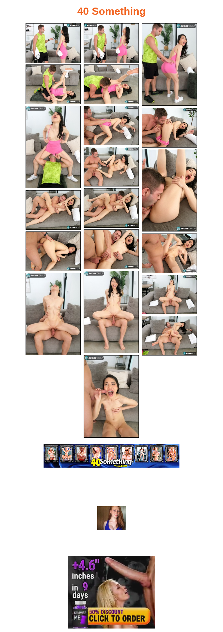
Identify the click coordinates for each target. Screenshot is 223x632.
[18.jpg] (169, 295)
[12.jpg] (53, 210)
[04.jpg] (53, 84)
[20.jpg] (111, 396)
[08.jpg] (169, 128)
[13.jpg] (111, 249)
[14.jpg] (53, 251)
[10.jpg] (169, 190)
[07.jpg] (111, 126)
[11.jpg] (111, 208)
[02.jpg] (111, 43)
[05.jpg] (111, 84)
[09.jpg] (111, 167)
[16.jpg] (111, 312)
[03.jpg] (169, 64)
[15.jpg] (169, 253)
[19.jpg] (169, 336)
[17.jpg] (53, 314)
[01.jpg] (53, 43)
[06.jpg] (53, 147)
